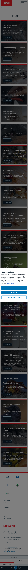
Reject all (14, 292)
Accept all (14, 288)
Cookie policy (10, 283)
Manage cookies (14, 297)
